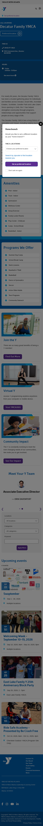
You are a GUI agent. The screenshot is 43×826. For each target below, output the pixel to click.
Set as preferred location (21, 164)
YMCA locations (12, 144)
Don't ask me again (15, 170)
